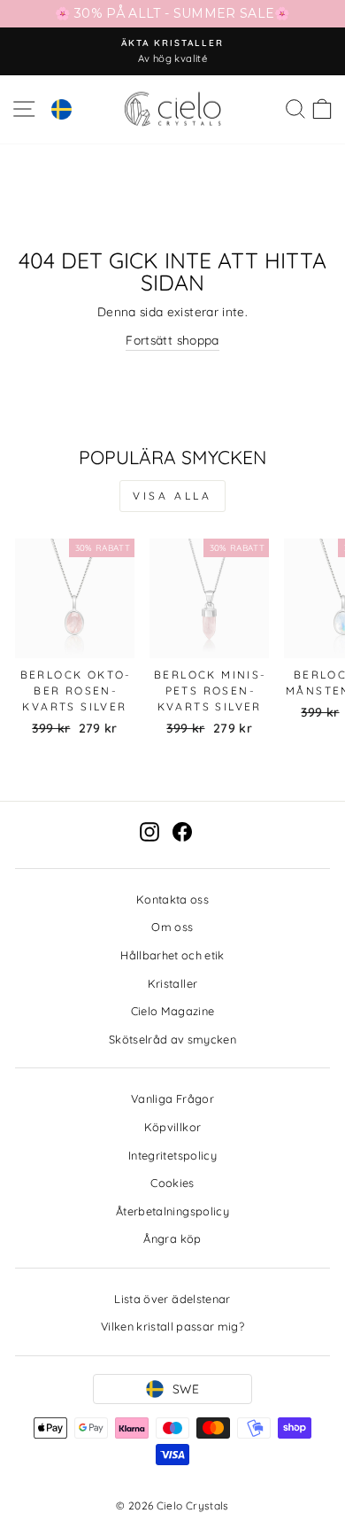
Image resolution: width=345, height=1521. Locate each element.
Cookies (172, 1183)
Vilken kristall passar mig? (172, 1326)
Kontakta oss (172, 899)
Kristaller (172, 983)
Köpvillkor (172, 1127)
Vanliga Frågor (172, 1098)
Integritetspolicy (172, 1155)
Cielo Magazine (173, 1011)
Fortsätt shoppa (172, 339)
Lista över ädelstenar (172, 1299)
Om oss (172, 927)
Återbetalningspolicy (172, 1211)
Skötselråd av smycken (172, 1039)
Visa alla (172, 495)
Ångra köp (172, 1238)
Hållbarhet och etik (172, 955)
